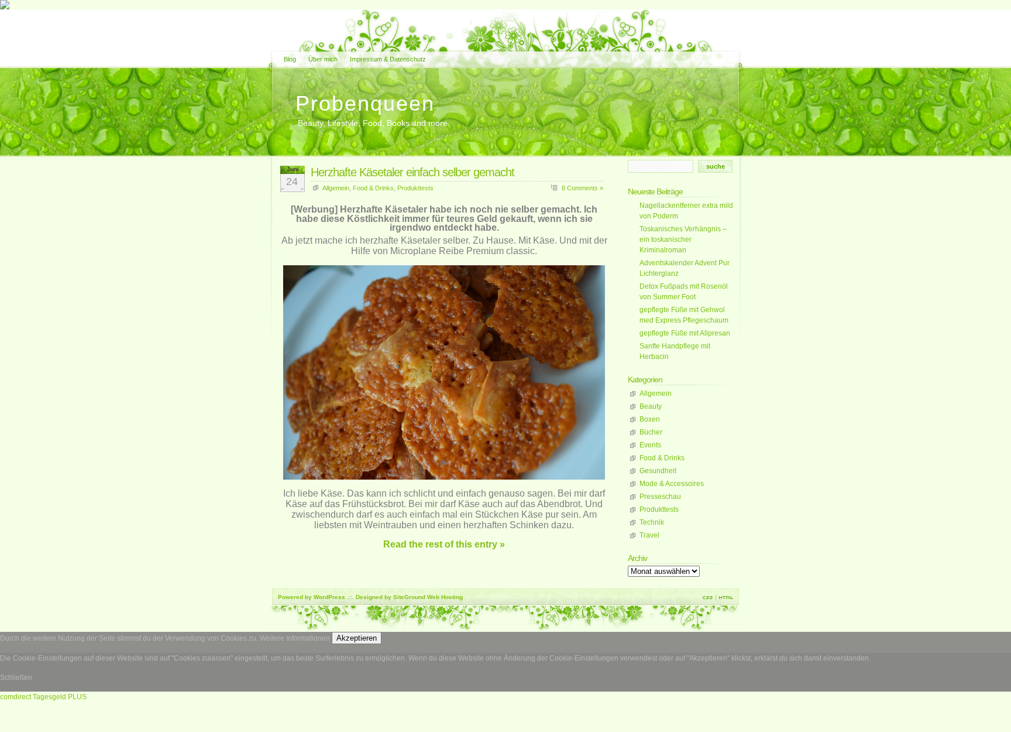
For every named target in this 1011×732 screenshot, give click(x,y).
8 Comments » (582, 187)
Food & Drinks (373, 187)
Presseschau (660, 496)
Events (650, 445)
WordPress (329, 597)
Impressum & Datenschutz (388, 59)
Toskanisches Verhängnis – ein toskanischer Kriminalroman (683, 239)
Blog (290, 59)
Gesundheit (657, 471)
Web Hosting (445, 597)
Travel (649, 535)
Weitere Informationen (295, 638)
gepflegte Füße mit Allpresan (684, 333)
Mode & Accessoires (671, 484)
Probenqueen (365, 103)
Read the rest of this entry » (444, 544)
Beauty (650, 406)
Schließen (16, 677)
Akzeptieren (356, 638)
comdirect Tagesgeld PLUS (43, 697)
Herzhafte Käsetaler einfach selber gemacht (412, 172)
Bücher (650, 432)
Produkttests (415, 187)
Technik (651, 522)
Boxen (649, 419)
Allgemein (335, 187)
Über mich (323, 59)
